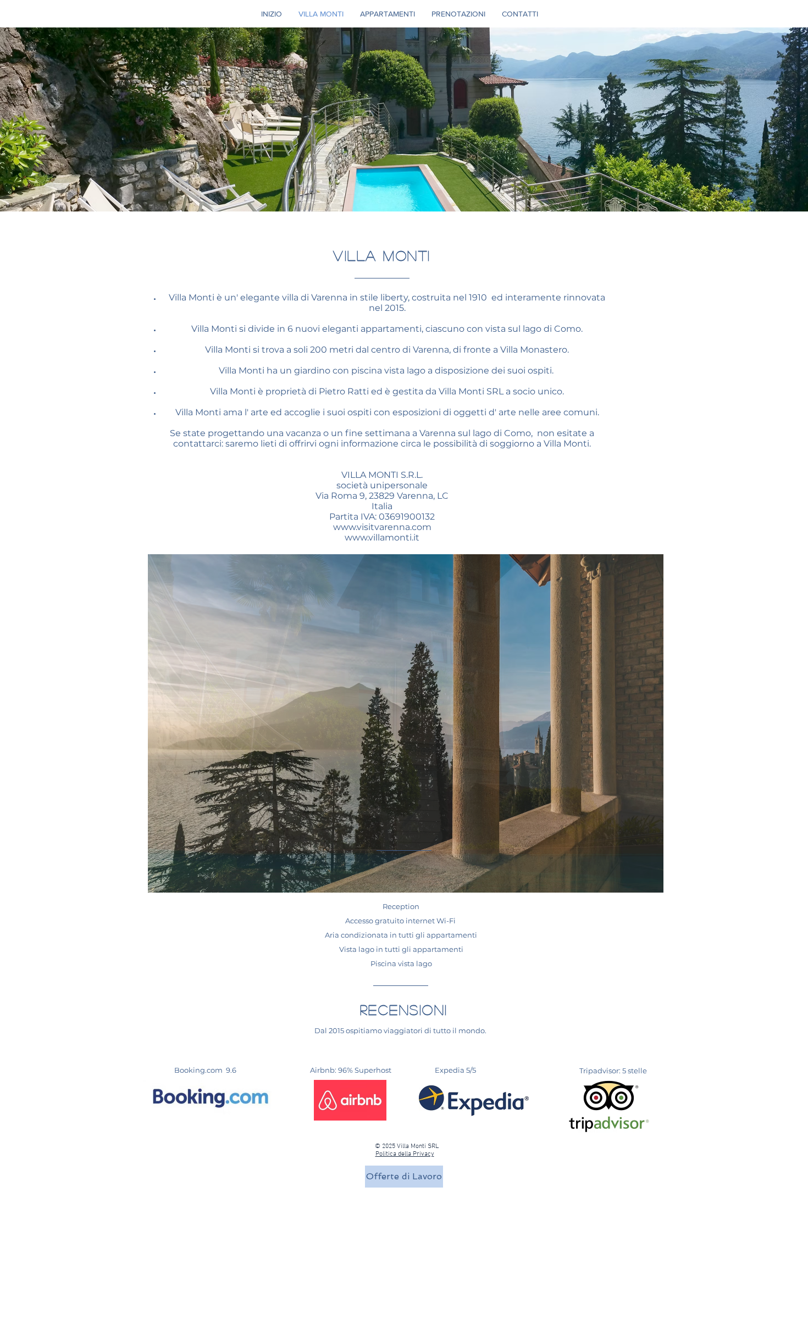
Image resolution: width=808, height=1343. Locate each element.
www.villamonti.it (382, 537)
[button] (405, 723)
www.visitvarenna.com (382, 527)
